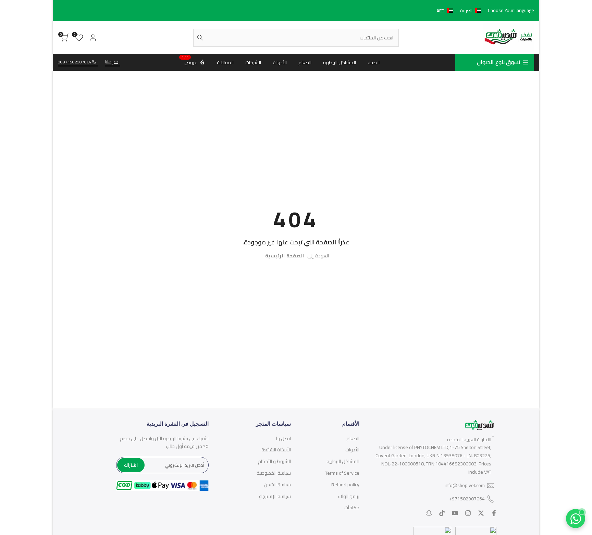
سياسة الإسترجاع (275, 496)
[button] (460, 10)
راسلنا (109, 62)
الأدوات (352, 449)
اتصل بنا (283, 438)
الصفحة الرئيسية (284, 255)
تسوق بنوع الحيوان (498, 62)
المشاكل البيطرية (342, 461)
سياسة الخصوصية (274, 473)
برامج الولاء (348, 496)
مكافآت (351, 507)
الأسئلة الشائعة (276, 449)
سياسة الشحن (277, 484)
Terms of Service (342, 473)
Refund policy (345, 484)
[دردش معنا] (575, 518)
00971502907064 (74, 62)
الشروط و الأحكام (274, 461)
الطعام (352, 438)
